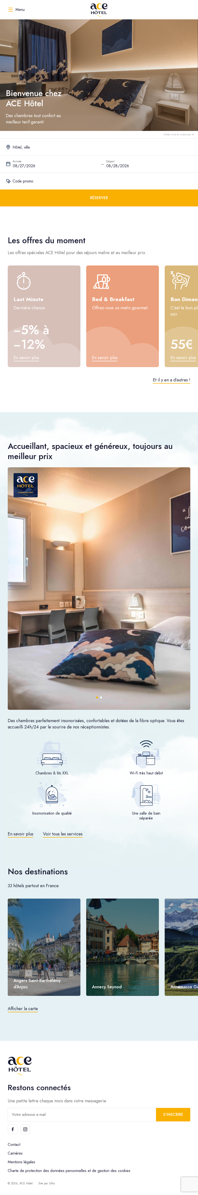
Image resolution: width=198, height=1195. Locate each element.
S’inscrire (173, 1114)
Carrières (15, 1153)
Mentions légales (21, 1162)
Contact (14, 1144)
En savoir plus (20, 834)
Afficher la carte (23, 1009)
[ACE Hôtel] (99, 9)
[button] (97, 697)
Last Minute (28, 299)
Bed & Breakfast (113, 299)
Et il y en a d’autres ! (171, 380)
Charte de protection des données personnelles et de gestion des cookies (69, 1170)
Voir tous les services (63, 834)
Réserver (99, 198)
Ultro (52, 1183)
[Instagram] (25, 1129)
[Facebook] (12, 1129)
